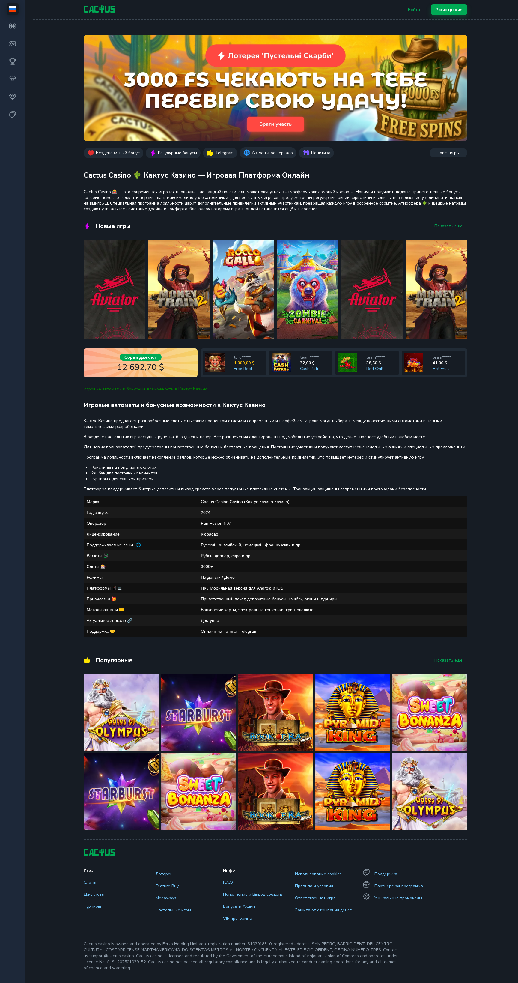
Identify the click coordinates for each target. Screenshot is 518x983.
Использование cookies (318, 874)
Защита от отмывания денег (323, 910)
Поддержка (385, 874)
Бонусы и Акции (239, 906)
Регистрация (449, 10)
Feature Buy (167, 886)
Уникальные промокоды (398, 898)
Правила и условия (314, 886)
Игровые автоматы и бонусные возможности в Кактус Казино (145, 389)
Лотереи (164, 874)
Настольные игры (173, 910)
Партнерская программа (398, 886)
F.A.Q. (228, 882)
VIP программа (237, 918)
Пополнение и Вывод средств (252, 894)
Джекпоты (94, 894)
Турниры (92, 906)
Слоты (90, 882)
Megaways (166, 898)
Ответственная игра (315, 898)
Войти (414, 10)
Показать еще (448, 226)
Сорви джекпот (140, 357)
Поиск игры (448, 153)
